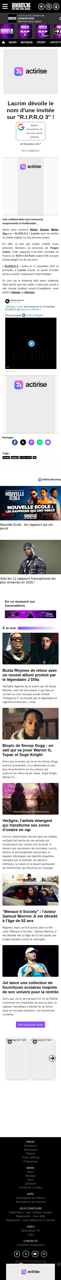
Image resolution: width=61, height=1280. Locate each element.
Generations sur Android (31, 1201)
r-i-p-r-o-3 (25, 457)
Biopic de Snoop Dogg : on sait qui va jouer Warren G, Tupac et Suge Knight (27, 750)
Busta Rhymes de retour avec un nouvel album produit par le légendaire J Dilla (29, 675)
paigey (14, 457)
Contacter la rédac (30, 1187)
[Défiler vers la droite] (52, 1058)
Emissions (30, 1145)
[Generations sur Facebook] (17, 1254)
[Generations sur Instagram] (44, 1254)
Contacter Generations (31, 1245)
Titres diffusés (30, 1157)
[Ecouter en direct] (41, 6)
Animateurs (30, 1149)
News (13, 42)
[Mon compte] (56, 6)
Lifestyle (30, 1183)
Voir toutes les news (30, 1024)
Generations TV (30, 1230)
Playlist (30, 1153)
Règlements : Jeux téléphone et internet (30, 1220)
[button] (17, 1058)
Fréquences (30, 1161)
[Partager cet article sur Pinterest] (30, 444)
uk (35, 457)
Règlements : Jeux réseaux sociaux (30, 1212)
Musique (27, 42)
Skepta (16, 292)
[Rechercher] (48, 6)
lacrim (6, 457)
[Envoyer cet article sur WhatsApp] (39, 444)
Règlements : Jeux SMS (30, 1216)
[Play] (4, 28)
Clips (30, 1234)
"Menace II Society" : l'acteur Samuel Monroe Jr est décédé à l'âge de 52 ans (29, 916)
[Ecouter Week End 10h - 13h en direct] (30, 614)
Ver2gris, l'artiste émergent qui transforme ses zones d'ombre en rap (27, 825)
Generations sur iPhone (30, 1197)
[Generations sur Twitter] (26, 1254)
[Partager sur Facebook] (14, 444)
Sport (41, 42)
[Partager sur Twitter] (22, 444)
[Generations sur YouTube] (35, 1254)
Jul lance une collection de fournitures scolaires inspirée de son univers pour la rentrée (30, 987)
